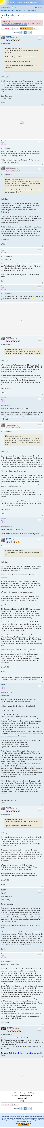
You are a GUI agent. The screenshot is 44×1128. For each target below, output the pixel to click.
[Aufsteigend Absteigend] (22, 1098)
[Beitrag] (1, 43)
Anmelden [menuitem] (40, 7)
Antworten (5, 29)
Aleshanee (10, 1027)
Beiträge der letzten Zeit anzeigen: (17, 1093)
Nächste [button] (30, 32)
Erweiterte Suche (37, 28)
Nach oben (42, 104)
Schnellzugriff (7, 7)
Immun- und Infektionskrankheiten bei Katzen (14, 24)
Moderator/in (11, 18)
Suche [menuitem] (42, 11)
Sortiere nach (16, 1095)
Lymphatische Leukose (12, 15)
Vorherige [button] (20, 32)
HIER (35, 839)
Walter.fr (8, 36)
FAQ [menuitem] (15, 7)
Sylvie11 (3, 140)
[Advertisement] (22, 122)
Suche (34, 28)
